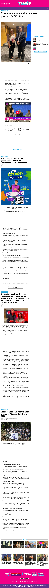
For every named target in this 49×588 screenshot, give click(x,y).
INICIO (12, 8)
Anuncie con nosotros (33, 581)
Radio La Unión (26, 586)
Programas (21, 581)
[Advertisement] (18, 73)
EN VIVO (15, 8)
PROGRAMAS (20, 8)
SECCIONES (25, 8)
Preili (6, 419)
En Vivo (16, 581)
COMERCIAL (36, 8)
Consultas (26, 581)
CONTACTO (31, 8)
